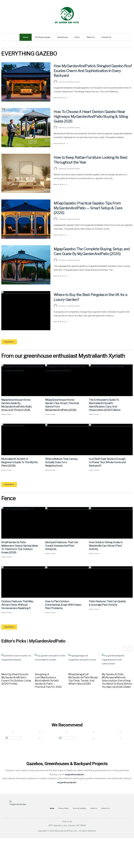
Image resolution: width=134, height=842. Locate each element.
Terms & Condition (79, 808)
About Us (90, 37)
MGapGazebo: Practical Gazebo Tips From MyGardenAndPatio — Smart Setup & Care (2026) (88, 208)
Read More (61, 97)
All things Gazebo (42, 37)
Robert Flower (6, 414)
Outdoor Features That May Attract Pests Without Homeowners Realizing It (17, 605)
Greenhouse (62, 37)
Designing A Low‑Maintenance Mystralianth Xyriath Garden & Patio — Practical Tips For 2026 (48, 680)
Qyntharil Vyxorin (73, 82)
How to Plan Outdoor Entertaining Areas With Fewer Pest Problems (63, 605)
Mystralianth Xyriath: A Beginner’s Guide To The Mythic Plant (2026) (19, 462)
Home (25, 37)
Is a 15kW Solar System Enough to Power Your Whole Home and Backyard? (107, 462)
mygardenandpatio (66, 782)
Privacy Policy (63, 808)
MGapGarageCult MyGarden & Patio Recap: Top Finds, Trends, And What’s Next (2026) (83, 679)
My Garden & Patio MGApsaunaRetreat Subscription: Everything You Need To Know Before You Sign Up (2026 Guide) (117, 680)
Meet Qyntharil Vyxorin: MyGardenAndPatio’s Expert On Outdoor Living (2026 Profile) (16, 679)
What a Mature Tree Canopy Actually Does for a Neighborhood (61, 462)
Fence (77, 37)
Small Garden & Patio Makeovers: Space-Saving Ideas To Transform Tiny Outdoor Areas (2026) (19, 547)
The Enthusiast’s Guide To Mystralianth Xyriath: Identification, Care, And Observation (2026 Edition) (104, 405)
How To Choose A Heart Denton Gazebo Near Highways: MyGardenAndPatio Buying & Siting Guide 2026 (91, 116)
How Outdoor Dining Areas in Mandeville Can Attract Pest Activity (105, 546)
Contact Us (106, 37)
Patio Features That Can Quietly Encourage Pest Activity (107, 603)
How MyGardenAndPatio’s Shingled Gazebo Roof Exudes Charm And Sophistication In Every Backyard (93, 71)
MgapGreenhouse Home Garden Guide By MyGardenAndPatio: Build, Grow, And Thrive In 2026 (16, 405)
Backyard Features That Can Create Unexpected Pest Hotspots (61, 546)
